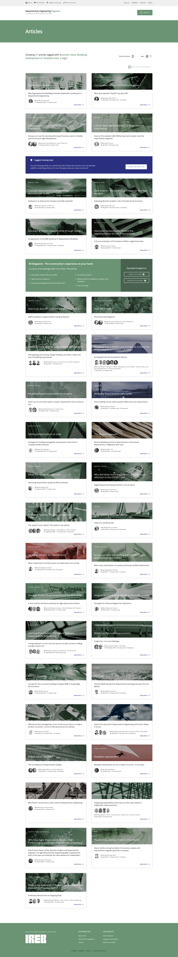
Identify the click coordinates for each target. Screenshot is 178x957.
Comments (134, 2)
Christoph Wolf (111, 855)
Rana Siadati (54, 651)
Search (150, 2)
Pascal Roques (111, 406)
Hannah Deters (116, 815)
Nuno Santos (54, 362)
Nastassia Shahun (112, 608)
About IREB (82, 936)
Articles (126, 2)
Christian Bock (45, 100)
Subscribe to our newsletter (135, 280)
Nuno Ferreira (63, 362)
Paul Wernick (62, 651)
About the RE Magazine (86, 939)
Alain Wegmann (61, 530)
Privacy (88, 951)
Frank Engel (143, 731)
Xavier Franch (64, 900)
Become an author (109, 942)
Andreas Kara (59, 409)
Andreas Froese (141, 367)
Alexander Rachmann (122, 731)
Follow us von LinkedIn (135, 274)
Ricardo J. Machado (73, 362)
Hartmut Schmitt (135, 815)
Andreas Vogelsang (119, 367)
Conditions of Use (99, 951)
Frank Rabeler (111, 769)
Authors (143, 2)
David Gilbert (115, 646)
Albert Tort (110, 449)
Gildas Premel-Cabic (47, 243)
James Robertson (62, 143)
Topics (146, 12)
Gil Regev (53, 530)
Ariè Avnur (110, 143)
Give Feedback (108, 936)
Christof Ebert (45, 731)
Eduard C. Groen (105, 815)
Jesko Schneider (135, 731)
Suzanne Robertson (51, 143)
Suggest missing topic (136, 167)
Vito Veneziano (71, 651)
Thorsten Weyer (130, 367)
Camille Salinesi (111, 98)
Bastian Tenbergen (106, 367)
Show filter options (125, 56)
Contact (81, 942)
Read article (78, 105)
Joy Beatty (48, 769)
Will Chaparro (77, 608)
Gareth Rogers (45, 449)
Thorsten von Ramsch (47, 206)
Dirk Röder (122, 646)
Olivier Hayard (71, 530)
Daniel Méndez (54, 900)
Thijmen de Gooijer (56, 608)
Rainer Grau (44, 691)
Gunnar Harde (111, 246)
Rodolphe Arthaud (46, 568)
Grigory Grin (44, 487)
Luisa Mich (114, 527)
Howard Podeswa (46, 860)
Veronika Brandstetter (114, 368)
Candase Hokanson (57, 769)
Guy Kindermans (46, 321)
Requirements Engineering (43, 12)
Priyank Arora (111, 206)
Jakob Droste (125, 815)
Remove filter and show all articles (141, 67)
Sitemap (74, 951)
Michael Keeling (67, 608)
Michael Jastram (50, 409)
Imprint (81, 951)
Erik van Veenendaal (47, 807)
